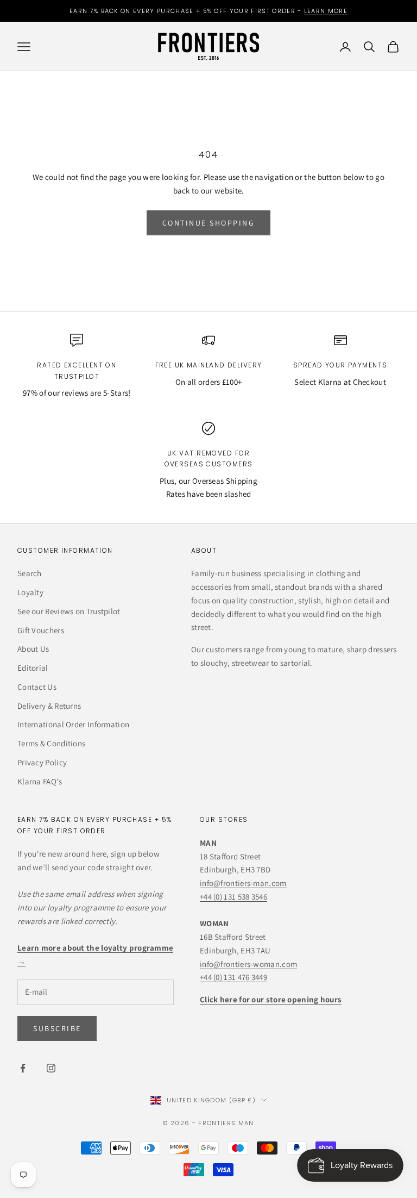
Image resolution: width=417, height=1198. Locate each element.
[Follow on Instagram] (51, 1068)
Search (29, 573)
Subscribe (57, 1028)
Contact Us (36, 687)
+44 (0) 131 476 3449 (233, 977)
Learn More (326, 11)
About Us (33, 649)
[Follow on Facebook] (22, 1068)
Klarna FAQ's (39, 781)
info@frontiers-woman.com (248, 964)
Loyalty (30, 592)
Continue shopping (208, 223)
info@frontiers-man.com (243, 883)
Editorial (32, 668)
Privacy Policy (42, 762)
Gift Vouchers (40, 630)
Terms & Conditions (51, 743)
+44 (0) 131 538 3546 (233, 896)
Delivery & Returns (49, 706)
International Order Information (73, 724)
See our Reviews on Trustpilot (69, 611)
